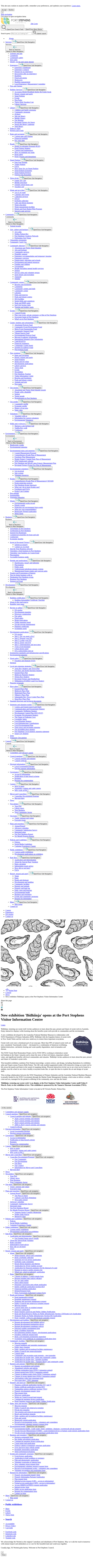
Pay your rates (20, 140)
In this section (6, 1108)
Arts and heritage (21, 250)
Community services (22, 252)
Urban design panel (21, 649)
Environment (10, 434)
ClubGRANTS (20, 341)
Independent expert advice (24, 866)
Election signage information (25, 768)
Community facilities (22, 884)
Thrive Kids (14, 178)
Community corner (21, 291)
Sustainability (15, 495)
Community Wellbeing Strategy (26, 711)
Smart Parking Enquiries (23, 171)
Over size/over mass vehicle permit (27, 1448)
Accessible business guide (19, 557)
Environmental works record (25, 503)
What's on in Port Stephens (24, 319)
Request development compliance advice (29, 1326)
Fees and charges (16, 86)
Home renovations (21, 620)
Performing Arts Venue (23, 238)
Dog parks (13, 60)
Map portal (18, 904)
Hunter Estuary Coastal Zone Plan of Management (33, 459)
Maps (12, 902)
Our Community (20, 1159)
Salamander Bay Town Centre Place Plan (29, 697)
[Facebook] (46, 1005)
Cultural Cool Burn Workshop (25, 1198)
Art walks (18, 232)
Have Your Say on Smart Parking (26, 169)
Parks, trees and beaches (23, 890)
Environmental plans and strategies (22, 451)
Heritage (13, 663)
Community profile (21, 404)
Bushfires (18, 76)
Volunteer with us (21, 416)
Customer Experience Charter (25, 846)
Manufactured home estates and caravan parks (31, 571)
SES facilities (19, 299)
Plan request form (21, 1393)
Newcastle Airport (21, 1200)
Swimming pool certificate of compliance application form (35, 1339)
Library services (20, 366)
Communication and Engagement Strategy (30, 709)
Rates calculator (20, 864)
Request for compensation (24, 780)
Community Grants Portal (24, 345)
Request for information (23, 899)
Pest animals (14, 493)
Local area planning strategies (21, 666)
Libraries (18, 293)
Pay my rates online (22, 1280)
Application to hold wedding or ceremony (29, 1458)
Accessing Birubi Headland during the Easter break (33, 92)
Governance (14, 772)
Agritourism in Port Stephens (20, 531)
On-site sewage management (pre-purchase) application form (36, 1433)
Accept (4, 10)
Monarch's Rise (20, 1216)
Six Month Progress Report (24, 836)
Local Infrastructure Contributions (27, 723)
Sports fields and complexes (24, 301)
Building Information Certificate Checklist (30, 600)
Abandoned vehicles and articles (26, 1368)
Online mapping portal (23, 622)
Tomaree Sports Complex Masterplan (28, 1212)
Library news (19, 808)
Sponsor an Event (16, 581)
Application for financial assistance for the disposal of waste (36, 1268)
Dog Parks (18, 100)
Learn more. (76, 6)
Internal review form (22, 1487)
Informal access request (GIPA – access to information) (34, 1481)
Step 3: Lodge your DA (23, 640)
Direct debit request (21, 1283)
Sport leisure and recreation (24, 275)
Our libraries (19, 120)
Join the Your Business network (21, 549)
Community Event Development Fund (28, 327)
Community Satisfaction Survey (26, 830)
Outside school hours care (24, 185)
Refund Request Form (22, 1291)
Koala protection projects (23, 483)
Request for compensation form (26, 1491)
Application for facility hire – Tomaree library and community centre (39, 1362)
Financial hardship (21, 138)
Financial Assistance (22, 343)
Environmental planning (18, 447)
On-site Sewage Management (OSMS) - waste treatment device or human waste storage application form (52, 1431)
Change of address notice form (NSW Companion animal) (35, 1374)
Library (12, 108)
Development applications (24, 364)
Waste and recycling (17, 190)
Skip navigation (6, 14)
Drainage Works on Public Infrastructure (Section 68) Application (38, 1316)
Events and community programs (26, 896)
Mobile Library (20, 118)
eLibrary (18, 114)
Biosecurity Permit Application (26, 511)
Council (8, 741)
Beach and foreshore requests (25, 1414)
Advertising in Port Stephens (20, 529)
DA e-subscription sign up (24, 651)
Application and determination (25, 860)
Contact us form (20, 1493)
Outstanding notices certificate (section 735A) (31, 1389)
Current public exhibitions (24, 852)
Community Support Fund (24, 331)
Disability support (21, 254)
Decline (11, 10)
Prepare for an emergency (24, 72)
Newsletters (19, 372)
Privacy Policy (10, 1526)
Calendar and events (22, 195)
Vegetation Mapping (17, 497)
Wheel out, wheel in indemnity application (30, 1272)
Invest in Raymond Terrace (19, 542)
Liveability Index (21, 719)
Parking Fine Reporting (23, 175)
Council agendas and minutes (25, 759)
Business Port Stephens (18, 579)
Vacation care (19, 187)
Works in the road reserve (19, 602)
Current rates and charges (24, 136)
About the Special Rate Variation (26, 862)
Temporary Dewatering (18, 738)
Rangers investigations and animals (27, 1366)
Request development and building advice (29, 1322)
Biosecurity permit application (25, 1420)
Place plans (14, 686)
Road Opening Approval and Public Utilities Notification (35, 1312)
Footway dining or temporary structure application (32, 1445)
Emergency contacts (22, 70)
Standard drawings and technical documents (25, 701)
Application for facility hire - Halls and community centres (35, 1357)
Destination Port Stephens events (21, 577)
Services (8, 42)
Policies (17, 842)
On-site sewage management (25, 624)
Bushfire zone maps (17, 604)
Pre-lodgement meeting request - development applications (35, 1333)
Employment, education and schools (27, 260)
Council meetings (16, 756)
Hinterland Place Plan (22, 693)
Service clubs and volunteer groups (27, 273)
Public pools (19, 567)
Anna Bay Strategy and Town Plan (27, 669)
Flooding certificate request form (26, 1335)
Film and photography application (27, 1460)
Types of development (22, 647)
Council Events (20, 313)
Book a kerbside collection (24, 1258)
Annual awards (15, 226)
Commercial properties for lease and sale (24, 535)
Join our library (20, 116)
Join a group (19, 473)
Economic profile (21, 406)
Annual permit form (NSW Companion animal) (31, 1372)
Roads (12, 144)
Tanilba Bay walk (21, 428)
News (12, 800)
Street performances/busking (25, 1452)
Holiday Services (16, 90)
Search (8, 1519)
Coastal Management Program (25, 453)
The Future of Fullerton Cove (25, 717)
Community (9, 215)
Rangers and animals (22, 886)
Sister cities (19, 410)
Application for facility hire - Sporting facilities (31, 1360)
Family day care (20, 181)
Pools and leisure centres (23, 297)
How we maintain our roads (24, 152)
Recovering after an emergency (26, 74)
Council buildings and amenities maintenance (31, 1345)
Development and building (24, 882)
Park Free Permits (21, 162)
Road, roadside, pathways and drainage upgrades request (35, 1318)
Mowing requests (21, 1305)
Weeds (12, 501)
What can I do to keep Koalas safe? (27, 487)
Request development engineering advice (29, 1324)
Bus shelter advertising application (27, 1439)
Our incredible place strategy (25, 729)
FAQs (17, 166)
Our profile (14, 402)
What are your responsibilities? (26, 509)
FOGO (17, 199)
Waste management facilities (25, 207)
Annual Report (20, 826)
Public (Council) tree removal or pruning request (32, 1303)
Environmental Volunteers (24, 420)
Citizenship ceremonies (18, 240)
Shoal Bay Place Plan (22, 699)
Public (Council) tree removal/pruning (28, 1351)
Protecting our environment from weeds (29, 507)
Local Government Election (24, 766)
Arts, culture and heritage (19, 230)
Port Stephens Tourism (23, 374)
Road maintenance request (24, 1297)
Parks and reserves (21, 295)
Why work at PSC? (21, 790)
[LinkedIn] (46, 1003)
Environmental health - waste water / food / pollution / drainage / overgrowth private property (48, 1429)
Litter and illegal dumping (24, 203)
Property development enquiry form (27, 1391)
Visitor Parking (20, 164)
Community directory (17, 246)
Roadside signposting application (26, 1450)
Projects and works (17, 131)
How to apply (19, 786)
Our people (14, 388)
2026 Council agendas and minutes (27, 1119)
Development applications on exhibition (29, 854)
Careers (12, 784)
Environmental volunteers (19, 469)
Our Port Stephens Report (24, 834)
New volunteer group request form (27, 1464)
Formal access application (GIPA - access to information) (35, 1483)
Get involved (19, 471)
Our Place (18, 1163)
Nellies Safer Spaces (22, 1214)
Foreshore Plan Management (25, 457)
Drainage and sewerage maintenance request (30, 1301)
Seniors (17, 271)
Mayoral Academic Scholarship (26, 337)
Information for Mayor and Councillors (28, 1168)
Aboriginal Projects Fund (24, 325)
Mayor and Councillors (18, 794)
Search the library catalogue (24, 124)
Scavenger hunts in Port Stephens (26, 317)
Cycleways (18, 430)
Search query (5, 33)
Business (8, 517)
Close (4, 1555)
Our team (13, 816)
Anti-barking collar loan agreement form (29, 1378)
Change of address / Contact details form (29, 1276)
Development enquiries (23, 612)
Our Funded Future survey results (27, 1238)
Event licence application (23, 1456)
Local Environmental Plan (24, 725)
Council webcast (20, 761)
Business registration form (24, 1437)
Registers (18, 778)
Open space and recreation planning (27, 727)
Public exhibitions (16, 850)
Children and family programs (25, 110)
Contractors (14, 537)
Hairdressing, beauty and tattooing (27, 563)
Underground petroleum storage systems (29, 569)
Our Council (19, 1165)
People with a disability (23, 392)
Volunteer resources (22, 475)
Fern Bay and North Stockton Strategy (28, 671)
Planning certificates (22, 626)
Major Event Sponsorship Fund (26, 329)
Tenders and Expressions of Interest (22, 573)
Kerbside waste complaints (24, 1262)
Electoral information (17, 764)
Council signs (19, 1353)
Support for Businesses (18, 533)
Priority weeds (20, 505)
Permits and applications (19, 561)
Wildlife (17, 279)
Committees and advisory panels (21, 753)
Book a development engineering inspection (30, 1337)
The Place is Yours (21, 1196)
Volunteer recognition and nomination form (30, 1470)
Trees (12, 736)
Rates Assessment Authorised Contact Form (30, 1293)
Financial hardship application (25, 1289)
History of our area (21, 408)
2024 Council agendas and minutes (27, 1123)
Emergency (14, 65)
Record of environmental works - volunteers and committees (36, 1422)
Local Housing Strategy (23, 721)
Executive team (20, 820)
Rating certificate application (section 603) (30, 1287)
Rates (16, 878)
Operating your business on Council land (24, 553)
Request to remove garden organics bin (28, 1270)
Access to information (22, 774)
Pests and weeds (20, 1418)
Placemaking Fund (21, 350)
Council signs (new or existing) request (28, 1308)
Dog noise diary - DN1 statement (26, 1380)
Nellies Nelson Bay (21, 234)
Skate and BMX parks (23, 303)
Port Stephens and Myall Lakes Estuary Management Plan (35, 463)
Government (19, 266)
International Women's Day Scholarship (29, 339)
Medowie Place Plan (22, 691)
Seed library (19, 126)
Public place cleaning (22, 1347)
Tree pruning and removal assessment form (30, 1412)
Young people (19, 396)
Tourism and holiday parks (24, 307)
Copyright (9, 1528)
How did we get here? (22, 868)
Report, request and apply (24, 94)
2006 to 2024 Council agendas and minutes (30, 1125)
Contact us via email (22, 547)
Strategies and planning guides (21, 705)
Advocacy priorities (22, 828)
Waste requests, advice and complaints (28, 1256)
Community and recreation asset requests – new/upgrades (35, 1355)
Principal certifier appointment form (27, 1328)
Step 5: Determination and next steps (28, 645)
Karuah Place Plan (21, 673)
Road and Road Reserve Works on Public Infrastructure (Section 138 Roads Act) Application (48, 1314)
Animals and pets (16, 54)
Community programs (22, 112)
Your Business (20, 810)
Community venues (17, 282)
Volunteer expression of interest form (28, 1462)
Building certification (17, 598)
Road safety (19, 154)
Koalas (12, 479)
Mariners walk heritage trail (24, 426)
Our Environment (21, 1161)
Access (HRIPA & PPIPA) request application (31, 1485)
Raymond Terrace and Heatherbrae (27, 679)
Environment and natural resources (27, 262)
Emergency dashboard (23, 68)
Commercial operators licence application (29, 1399)
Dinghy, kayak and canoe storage (22, 62)
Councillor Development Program (27, 796)
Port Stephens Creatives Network (26, 236)
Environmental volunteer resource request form (31, 1424)
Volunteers (14, 414)
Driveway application (22, 1310)
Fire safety (18, 616)
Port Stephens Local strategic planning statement (32, 732)
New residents (15, 353)
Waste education (20, 205)
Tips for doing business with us (21, 575)
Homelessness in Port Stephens (26, 398)
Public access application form (25, 1489)
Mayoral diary (20, 798)
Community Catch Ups (18, 242)
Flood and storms (21, 78)
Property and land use (22, 888)
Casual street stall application (25, 1443)
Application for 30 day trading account (28, 1266)
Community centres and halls (25, 289)
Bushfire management (22, 82)
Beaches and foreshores (23, 285)
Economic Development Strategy (26, 715)
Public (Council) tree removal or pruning (29, 1408)
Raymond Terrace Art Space (25, 122)
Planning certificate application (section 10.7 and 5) (33, 1385)
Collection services (21, 197)
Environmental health (22, 892)
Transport (18, 277)
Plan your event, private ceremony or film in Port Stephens (35, 315)
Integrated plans (20, 832)
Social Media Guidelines (23, 844)
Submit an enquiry (21, 545)
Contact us (14, 906)
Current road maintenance (24, 150)
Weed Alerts (19, 514)
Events (17, 98)
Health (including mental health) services (29, 268)
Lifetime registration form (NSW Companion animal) (34, 1370)
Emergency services (22, 258)
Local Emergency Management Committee (30, 84)
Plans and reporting (17, 824)
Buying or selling (16, 608)
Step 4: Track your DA (23, 643)
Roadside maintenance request (25, 1299)
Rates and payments (17, 134)
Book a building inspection (24, 1330)
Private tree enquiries (22, 1410)
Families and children (22, 264)
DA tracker (18, 610)
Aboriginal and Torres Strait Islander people (30, 390)
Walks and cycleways (18, 424)
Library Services (20, 104)
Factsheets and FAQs (22, 489)
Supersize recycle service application (28, 1260)
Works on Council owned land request (28, 1397)
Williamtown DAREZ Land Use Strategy (29, 681)
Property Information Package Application (30, 1477)
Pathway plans (15, 128)
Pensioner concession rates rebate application (31, 1285)
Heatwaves (18, 80)
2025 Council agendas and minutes (27, 1121)
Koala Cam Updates (22, 491)
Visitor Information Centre (24, 376)
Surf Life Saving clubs (23, 305)
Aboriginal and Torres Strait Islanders (28, 248)
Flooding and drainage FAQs (25, 661)
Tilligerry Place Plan (22, 695)
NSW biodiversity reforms (24, 461)
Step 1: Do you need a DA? (24, 636)
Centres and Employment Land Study (28, 707)
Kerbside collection (21, 201)
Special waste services (22, 211)
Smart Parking (20, 96)
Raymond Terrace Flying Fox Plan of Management (33, 465)
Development (10, 585)
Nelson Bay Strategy (22, 677)
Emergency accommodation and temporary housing (33, 256)
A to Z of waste (20, 192)
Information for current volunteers (27, 418)
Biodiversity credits (17, 445)
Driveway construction (23, 614)
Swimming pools (21, 629)
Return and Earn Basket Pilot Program (28, 209)
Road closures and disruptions (25, 157)
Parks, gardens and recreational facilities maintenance (34, 1349)
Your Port (18, 806)
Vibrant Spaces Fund (22, 333)
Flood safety (19, 618)
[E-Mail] (46, 1010)
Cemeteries (14, 56)
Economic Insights (16, 539)
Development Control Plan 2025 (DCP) (29, 713)
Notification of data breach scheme (27, 776)
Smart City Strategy (22, 734)
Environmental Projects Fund (25, 335)
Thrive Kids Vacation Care (24, 102)
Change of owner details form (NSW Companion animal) (35, 1376)
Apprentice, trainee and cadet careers (28, 788)
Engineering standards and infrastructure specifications (29, 653)
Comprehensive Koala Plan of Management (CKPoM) (34, 481)
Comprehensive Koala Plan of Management (30, 455)
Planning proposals (17, 683)
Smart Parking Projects (23, 173)
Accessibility (10, 1524)
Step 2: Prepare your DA (23, 638)
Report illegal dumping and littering (27, 1264)
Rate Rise (13, 858)
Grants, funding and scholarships (21, 323)
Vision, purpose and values (24, 818)
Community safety (16, 58)
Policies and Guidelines (18, 840)
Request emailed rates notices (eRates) (28, 1278)
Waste (17, 876)
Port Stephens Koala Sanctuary (26, 485)
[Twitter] (46, 1007)
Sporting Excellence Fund (24, 348)
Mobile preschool (21, 183)
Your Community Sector (23, 812)
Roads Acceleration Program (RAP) (27, 146)
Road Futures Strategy (23, 148)
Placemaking (14, 555)
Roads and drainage (22, 880)
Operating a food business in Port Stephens (25, 551)
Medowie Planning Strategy (24, 675)
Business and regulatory (23, 894)
